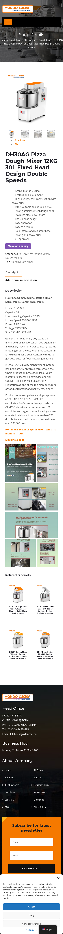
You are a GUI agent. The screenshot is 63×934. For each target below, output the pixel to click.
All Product (39, 770)
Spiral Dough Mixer (22, 262)
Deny (31, 915)
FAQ (7, 807)
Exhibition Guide (42, 784)
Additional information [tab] (21, 280)
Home (3, 39)
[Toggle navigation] (8, 22)
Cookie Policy (31, 930)
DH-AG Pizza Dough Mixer (38, 39)
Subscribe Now (30, 868)
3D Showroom (12, 784)
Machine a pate (14, 440)
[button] (58, 878)
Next (17, 144)
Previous (20, 140)
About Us (9, 777)
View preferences (31, 923)
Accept (31, 906)
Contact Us (10, 799)
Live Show (10, 792)
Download (39, 799)
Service (37, 777)
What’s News (40, 792)
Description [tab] (13, 272)
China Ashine (40, 807)
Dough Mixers (16, 39)
